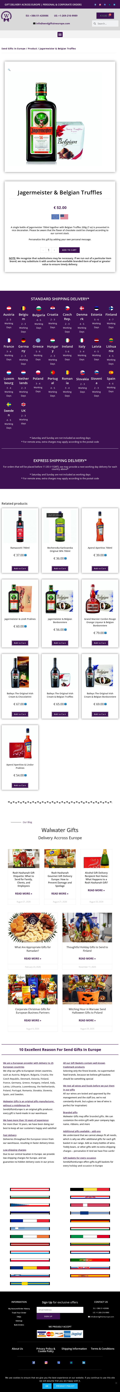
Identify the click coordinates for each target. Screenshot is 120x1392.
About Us (17, 1348)
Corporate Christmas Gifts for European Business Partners (32, 1010)
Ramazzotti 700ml (20, 547)
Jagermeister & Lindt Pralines (20, 618)
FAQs (19, 1316)
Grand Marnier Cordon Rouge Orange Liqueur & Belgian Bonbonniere (100, 622)
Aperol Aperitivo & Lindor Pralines (20, 766)
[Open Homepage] (6, 16)
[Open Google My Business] (105, 4)
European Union (39, 1139)
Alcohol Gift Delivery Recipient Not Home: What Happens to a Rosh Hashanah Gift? (96, 877)
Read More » (23, 893)
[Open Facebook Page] (95, 4)
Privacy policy (65, 1386)
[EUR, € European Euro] (55, 217)
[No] (116, 1383)
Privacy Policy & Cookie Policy (45, 1350)
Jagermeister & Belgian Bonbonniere (60, 620)
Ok (46, 1386)
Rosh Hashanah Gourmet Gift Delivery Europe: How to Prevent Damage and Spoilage (60, 879)
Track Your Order (19, 1312)
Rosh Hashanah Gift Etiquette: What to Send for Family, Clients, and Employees (24, 879)
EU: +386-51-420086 (37, 15)
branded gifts (97, 1116)
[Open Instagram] (100, 4)
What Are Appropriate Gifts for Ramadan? (33, 948)
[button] (60, 34)
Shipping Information (74, 1348)
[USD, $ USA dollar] (64, 217)
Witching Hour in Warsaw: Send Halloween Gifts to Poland (87, 1010)
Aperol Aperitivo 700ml (100, 547)
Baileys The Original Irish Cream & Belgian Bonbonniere (100, 695)
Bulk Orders (19, 1325)
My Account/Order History (19, 1308)
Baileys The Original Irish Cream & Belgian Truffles (60, 695)
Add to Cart (69, 250)
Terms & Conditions (102, 1348)
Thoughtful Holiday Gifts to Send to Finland (87, 948)
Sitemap (19, 1321)
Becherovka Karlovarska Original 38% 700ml (60, 549)
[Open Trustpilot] (109, 4)
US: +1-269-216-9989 (66, 15)
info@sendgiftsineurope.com (53, 23)
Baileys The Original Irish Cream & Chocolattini (20, 695)
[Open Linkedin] (114, 4)
